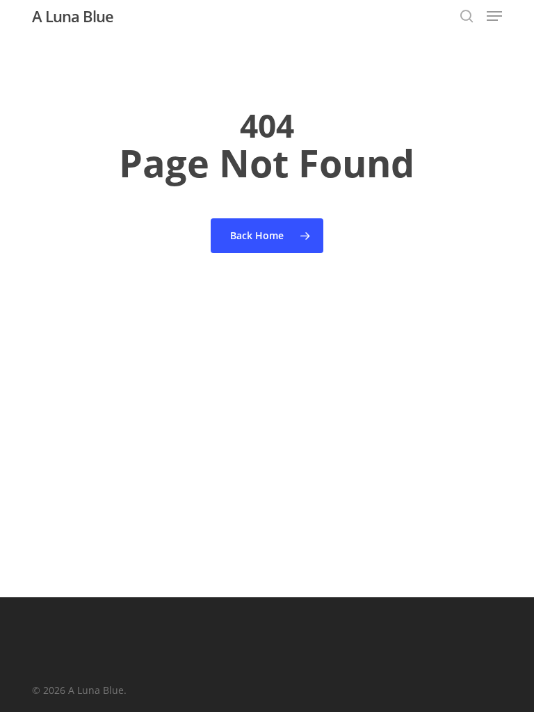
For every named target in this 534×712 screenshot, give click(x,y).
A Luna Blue (72, 16)
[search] (466, 16)
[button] (494, 16)
